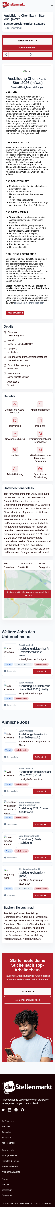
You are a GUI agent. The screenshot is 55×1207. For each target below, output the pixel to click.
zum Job (39, 671)
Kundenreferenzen (10, 1166)
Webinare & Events (11, 1172)
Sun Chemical (13, 27)
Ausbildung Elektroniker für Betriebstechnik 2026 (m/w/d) (34, 652)
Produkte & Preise (10, 1161)
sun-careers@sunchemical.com (29, 303)
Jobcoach (6, 1137)
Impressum (7, 1190)
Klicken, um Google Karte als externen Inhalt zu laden (28, 594)
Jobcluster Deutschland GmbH (22, 1203)
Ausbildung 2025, (13, 939)
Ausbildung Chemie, (15, 913)
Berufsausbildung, (34, 935)
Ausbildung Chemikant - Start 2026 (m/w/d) (32, 735)
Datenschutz (7, 1195)
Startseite (6, 1126)
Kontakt (5, 1184)
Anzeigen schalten (10, 1155)
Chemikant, (23, 924)
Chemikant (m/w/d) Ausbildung (30, 841)
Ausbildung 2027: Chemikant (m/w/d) (33, 810)
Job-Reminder (8, 1143)
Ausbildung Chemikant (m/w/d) (32, 874)
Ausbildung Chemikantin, (17, 920)
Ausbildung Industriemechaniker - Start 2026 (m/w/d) (35, 687)
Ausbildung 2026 (32, 939)
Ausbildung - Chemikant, (35, 917)
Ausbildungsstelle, (26, 931)
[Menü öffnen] (51, 5)
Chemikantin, (36, 924)
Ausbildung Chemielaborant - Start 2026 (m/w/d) (35, 773)
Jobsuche (6, 1132)
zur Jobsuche (27, 991)
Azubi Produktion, (23, 928)
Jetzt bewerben (15, 313)
